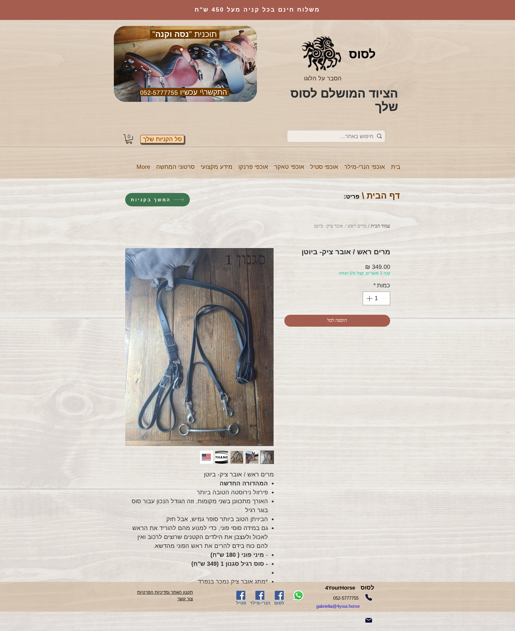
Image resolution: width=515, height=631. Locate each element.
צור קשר (185, 598)
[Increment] (369, 298)
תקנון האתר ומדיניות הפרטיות (165, 592)
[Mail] (369, 620)
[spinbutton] (376, 298)
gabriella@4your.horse (345, 606)
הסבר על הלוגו (323, 78)
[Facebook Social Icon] (240, 595)
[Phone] (369, 597)
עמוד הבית (380, 226)
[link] (129, 139)
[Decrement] (384, 298)
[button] (364, 167)
